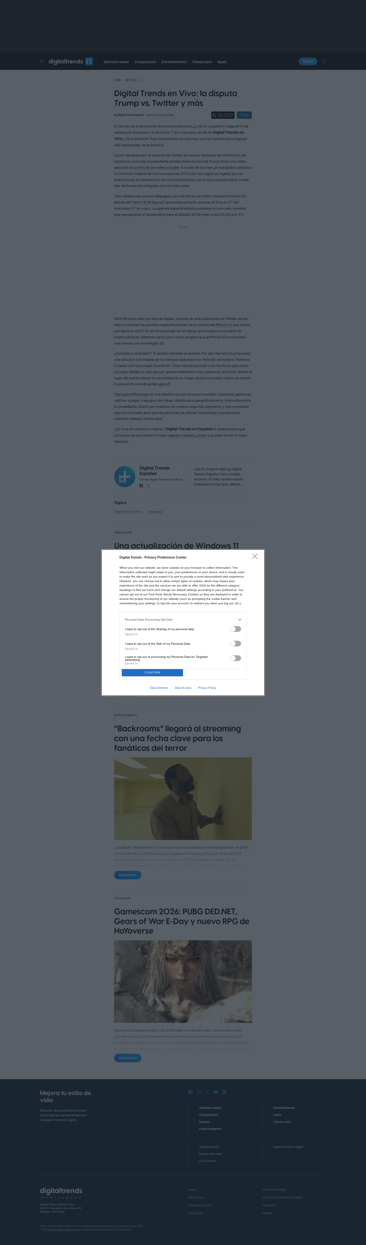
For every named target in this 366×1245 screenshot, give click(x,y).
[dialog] (183, 622)
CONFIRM (152, 672)
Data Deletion (159, 687)
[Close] (256, 558)
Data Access (183, 687)
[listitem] (183, 619)
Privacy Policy (207, 687)
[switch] (235, 629)
